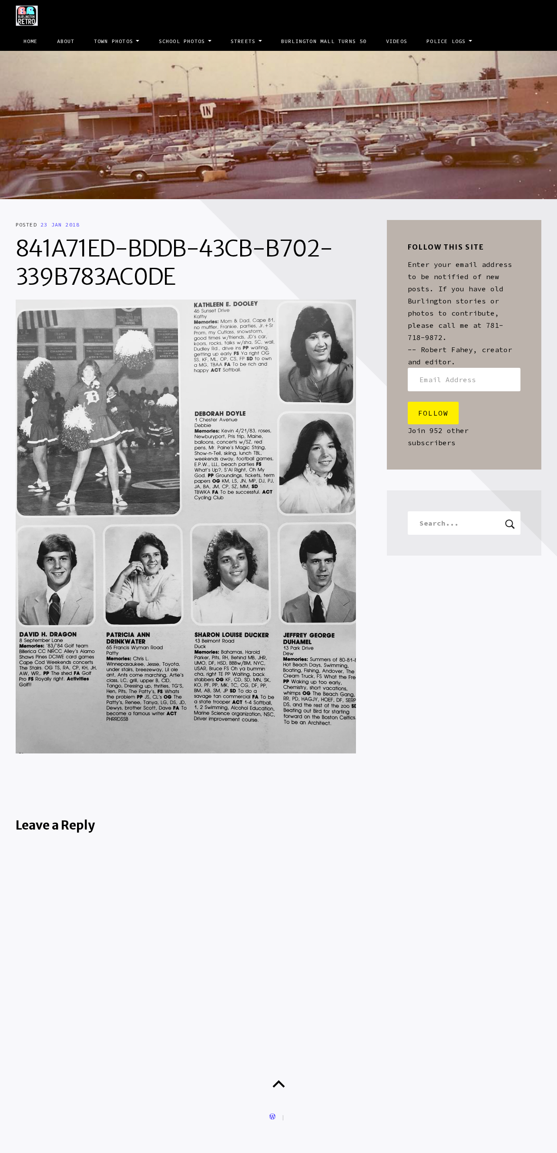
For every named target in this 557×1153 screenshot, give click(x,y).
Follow (433, 413)
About (66, 41)
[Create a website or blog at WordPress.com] (272, 1117)
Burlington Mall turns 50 (324, 41)
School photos (182, 41)
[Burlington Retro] (278, 125)
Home (30, 41)
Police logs (446, 41)
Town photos (113, 41)
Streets (243, 41)
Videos (396, 41)
